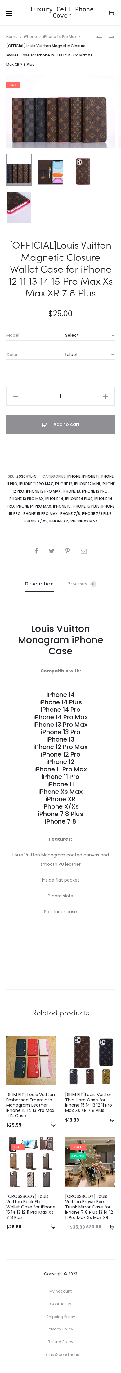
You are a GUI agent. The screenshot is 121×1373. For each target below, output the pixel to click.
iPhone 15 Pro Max (40, 513)
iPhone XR (58, 521)
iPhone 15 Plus (86, 506)
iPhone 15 (62, 506)
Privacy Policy (60, 1329)
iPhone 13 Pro (95, 491)
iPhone (30, 36)
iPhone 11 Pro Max (36, 483)
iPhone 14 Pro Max (59, 36)
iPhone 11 (90, 476)
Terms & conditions (60, 1354)
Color (12, 354)
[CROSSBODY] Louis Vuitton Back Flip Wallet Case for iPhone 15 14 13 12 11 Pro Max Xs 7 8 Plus (31, 1206)
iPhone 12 (63, 483)
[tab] (39, 584)
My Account (60, 1291)
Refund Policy (60, 1341)
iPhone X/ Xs (35, 521)
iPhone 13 (71, 491)
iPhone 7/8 (70, 513)
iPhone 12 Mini (87, 483)
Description (39, 583)
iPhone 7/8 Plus (97, 513)
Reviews (81, 583)
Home (12, 36)
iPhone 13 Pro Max (26, 498)
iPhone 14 (54, 498)
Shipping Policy (60, 1316)
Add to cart (66, 424)
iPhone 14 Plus (78, 498)
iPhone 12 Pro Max (43, 491)
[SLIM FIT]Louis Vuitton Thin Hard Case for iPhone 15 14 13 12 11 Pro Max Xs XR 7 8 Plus (89, 1102)
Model (12, 335)
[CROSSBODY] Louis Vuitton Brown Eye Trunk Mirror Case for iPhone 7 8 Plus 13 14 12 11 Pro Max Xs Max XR (89, 1206)
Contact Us (60, 1304)
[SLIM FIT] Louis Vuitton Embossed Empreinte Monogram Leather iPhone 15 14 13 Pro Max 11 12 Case (30, 1104)
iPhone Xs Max (83, 521)
